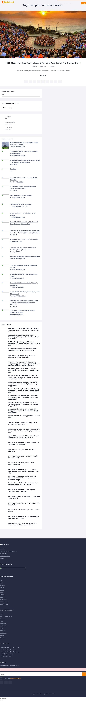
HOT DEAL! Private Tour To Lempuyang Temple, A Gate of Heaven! (21, 490)
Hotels (1, 628)
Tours (65, 3)
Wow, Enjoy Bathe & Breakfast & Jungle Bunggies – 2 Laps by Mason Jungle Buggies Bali (23, 370)
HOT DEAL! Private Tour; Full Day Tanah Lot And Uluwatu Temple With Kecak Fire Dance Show (23, 471)
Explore (59, 3)
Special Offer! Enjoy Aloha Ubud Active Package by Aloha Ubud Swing (21, 356)
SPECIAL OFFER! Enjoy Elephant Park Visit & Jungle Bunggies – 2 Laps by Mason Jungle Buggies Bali (23, 384)
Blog (71, 3)
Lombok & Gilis (4, 604)
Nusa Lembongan (4, 601)
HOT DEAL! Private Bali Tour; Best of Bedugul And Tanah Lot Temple (23, 517)
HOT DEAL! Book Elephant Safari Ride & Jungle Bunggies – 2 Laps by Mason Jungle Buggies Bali (24, 390)
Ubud (1, 583)
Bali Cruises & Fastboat (6, 616)
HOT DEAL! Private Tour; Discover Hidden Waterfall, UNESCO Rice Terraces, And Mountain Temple (22, 478)
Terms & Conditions (5, 556)
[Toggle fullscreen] (4, 698)
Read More (43, 75)
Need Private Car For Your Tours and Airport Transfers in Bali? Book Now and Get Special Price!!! (23, 330)
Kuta (1, 580)
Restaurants (3, 630)
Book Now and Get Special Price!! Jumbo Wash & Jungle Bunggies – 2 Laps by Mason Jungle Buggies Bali (23, 377)
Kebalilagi (34, 66)
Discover (52, 3)
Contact (77, 3)
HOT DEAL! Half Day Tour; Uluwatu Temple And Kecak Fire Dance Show (43, 63)
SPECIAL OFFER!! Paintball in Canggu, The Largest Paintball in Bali (22, 423)
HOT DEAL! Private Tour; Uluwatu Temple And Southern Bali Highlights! (23, 443)
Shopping (2, 635)
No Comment (52, 66)
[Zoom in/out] (5, 698)
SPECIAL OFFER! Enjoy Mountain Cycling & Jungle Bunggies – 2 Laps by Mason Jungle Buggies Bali (23, 404)
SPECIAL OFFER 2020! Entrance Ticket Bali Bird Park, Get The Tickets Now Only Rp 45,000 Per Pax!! (24, 431)
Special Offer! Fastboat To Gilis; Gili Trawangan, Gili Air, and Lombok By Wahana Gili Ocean (23, 337)
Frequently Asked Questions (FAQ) (8, 551)
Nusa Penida (3, 599)
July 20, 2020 (42, 66)
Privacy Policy (3, 553)
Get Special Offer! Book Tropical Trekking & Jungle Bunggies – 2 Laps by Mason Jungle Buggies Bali (23, 397)
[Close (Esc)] (0, 698)
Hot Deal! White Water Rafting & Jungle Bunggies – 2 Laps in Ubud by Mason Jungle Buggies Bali (23, 410)
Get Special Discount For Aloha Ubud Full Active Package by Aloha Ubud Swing (22, 349)
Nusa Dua (2, 585)
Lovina (1, 597)
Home (46, 3)
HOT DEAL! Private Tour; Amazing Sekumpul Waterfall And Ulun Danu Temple (23, 484)
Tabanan (2, 594)
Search (38, 94)
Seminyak (2, 587)
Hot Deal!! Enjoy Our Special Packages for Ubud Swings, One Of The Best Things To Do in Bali (24, 343)
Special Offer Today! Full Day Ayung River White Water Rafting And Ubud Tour (22, 524)
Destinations (3, 626)
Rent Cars (2, 637)
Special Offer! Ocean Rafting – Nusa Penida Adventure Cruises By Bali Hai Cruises (23, 437)
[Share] (2, 698)
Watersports (3, 623)
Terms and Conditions (15, 678)
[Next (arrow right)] (2, 700)
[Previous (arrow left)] (0, 700)
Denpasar (2, 592)
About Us (2, 549)
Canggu (2, 590)
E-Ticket (2, 614)
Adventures (3, 618)
